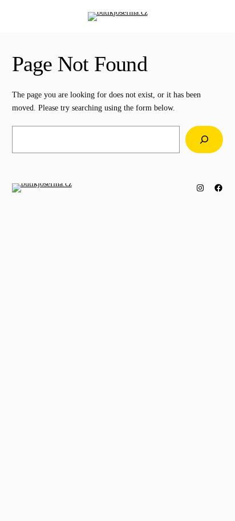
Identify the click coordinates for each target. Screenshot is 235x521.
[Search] (204, 139)
